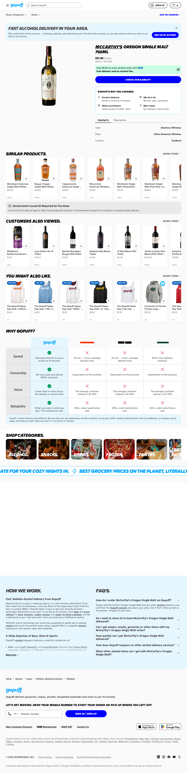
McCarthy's (108, 46)
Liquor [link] (29, 678)
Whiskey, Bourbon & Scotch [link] (49, 678)
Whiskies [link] (70, 678)
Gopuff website (118, 607)
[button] (175, 5)
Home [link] (8, 678)
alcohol (161, 605)
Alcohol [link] (18, 678)
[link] (17, 5)
